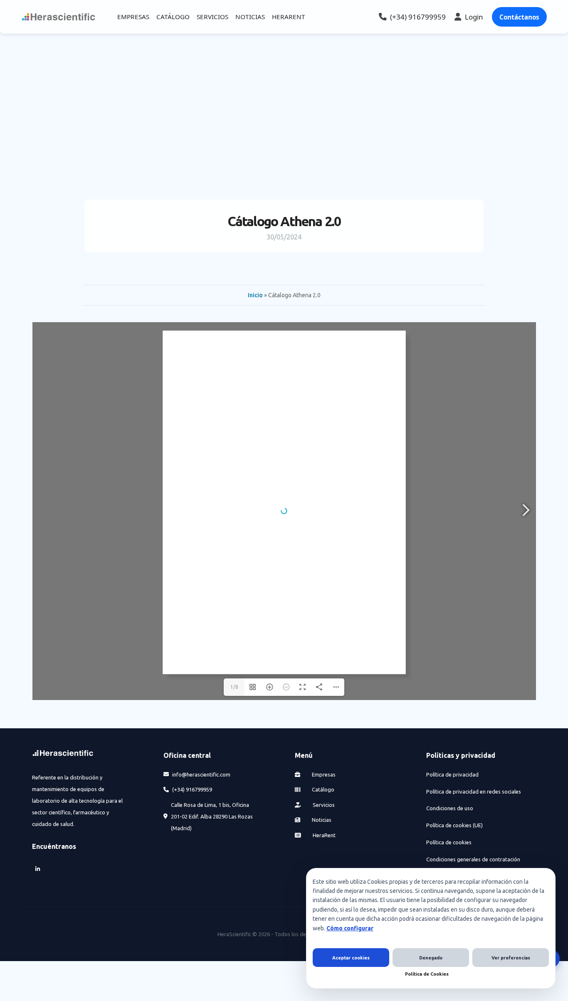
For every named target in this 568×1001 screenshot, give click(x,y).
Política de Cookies (427, 973)
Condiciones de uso (449, 808)
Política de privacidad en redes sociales (473, 791)
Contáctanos (519, 17)
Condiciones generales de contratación (473, 859)
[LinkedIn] (38, 869)
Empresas (323, 774)
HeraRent (323, 835)
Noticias (321, 820)
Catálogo (322, 789)
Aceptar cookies (351, 957)
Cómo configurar (349, 928)
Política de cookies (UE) (454, 825)
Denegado (430, 957)
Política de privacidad (452, 774)
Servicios (323, 805)
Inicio (255, 295)
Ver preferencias (510, 957)
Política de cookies (449, 842)
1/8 (234, 687)
